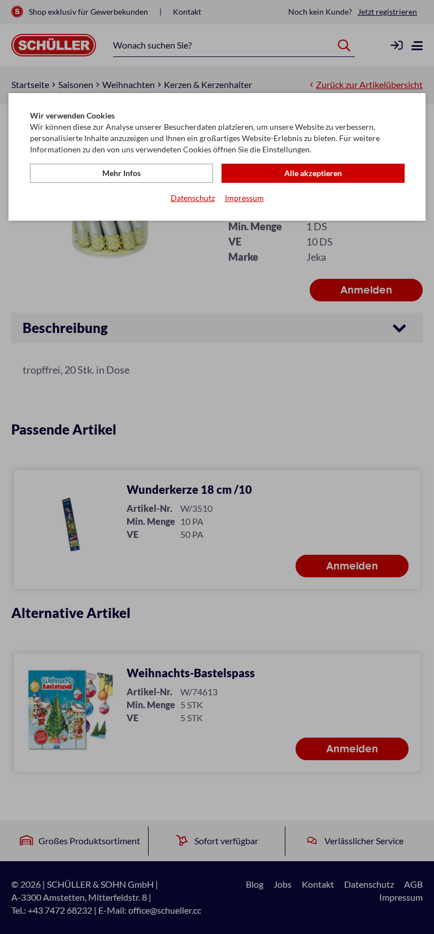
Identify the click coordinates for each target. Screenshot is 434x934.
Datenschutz (193, 198)
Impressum (244, 198)
